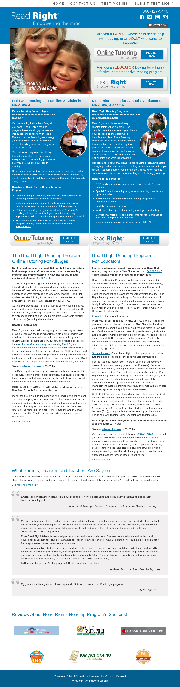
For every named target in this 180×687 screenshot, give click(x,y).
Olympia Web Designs (96, 681)
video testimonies (31, 366)
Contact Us (98, 316)
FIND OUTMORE (69, 239)
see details (77, 216)
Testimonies (114, 3)
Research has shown (103, 162)
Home (58, 3)
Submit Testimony (153, 3)
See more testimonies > (25, 484)
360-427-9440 (155, 11)
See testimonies (101, 353)
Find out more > (21, 421)
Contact (82, 3)
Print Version (157, 25)
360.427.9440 (43, 278)
